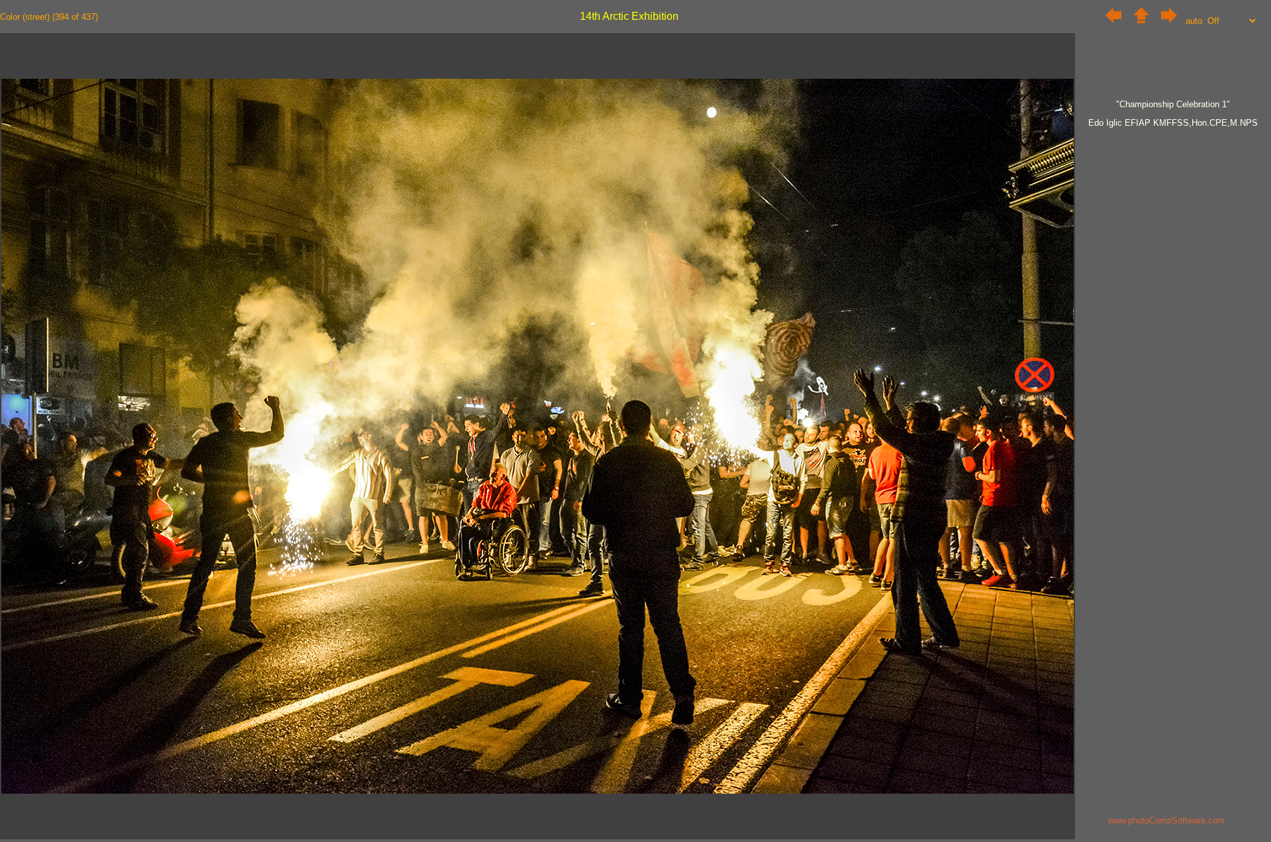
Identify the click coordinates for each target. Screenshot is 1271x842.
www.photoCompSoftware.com (1166, 820)
